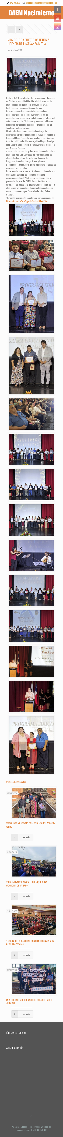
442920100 (15, 2)
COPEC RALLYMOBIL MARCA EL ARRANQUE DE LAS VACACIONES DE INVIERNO (26, 883)
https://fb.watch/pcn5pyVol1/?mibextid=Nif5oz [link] (27, 201)
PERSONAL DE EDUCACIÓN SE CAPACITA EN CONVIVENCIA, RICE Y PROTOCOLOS (30, 942)
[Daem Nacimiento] (31, 12)
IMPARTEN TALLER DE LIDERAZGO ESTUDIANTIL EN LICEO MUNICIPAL (29, 1001)
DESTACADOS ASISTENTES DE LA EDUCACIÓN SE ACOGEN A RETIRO (30, 824)
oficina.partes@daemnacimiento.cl (41, 2)
